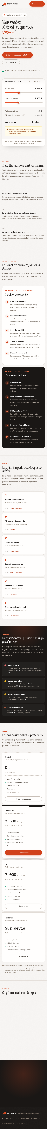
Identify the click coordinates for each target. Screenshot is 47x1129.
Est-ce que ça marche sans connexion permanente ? (19, 1015)
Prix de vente (23, 88)
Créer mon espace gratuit (16, 55)
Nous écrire (23, 956)
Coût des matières (23, 98)
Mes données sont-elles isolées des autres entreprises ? (20, 1033)
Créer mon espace (23, 799)
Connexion (25, 1118)
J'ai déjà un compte (23, 1099)
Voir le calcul (11, 62)
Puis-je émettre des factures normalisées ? (21, 1043)
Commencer (37, 4)
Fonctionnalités (7, 1118)
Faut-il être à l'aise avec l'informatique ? (19, 1006)
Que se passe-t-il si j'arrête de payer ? (18, 1051)
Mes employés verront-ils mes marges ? (19, 1024)
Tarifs (17, 1118)
